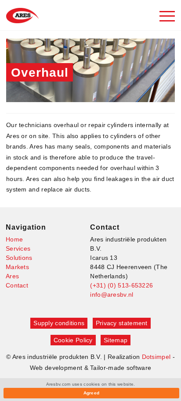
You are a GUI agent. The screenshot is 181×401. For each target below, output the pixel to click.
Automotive (31, 209)
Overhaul (29, 75)
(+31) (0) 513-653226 (121, 285)
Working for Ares (39, 333)
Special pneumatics (43, 174)
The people (31, 295)
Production (31, 88)
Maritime (27, 222)
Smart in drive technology (52, 308)
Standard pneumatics (46, 161)
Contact (17, 285)
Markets (17, 266)
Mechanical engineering (50, 248)
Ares (12, 276)
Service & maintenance (48, 113)
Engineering (32, 101)
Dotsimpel (156, 356)
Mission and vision (42, 321)
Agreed (91, 392)
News (23, 346)
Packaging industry (42, 235)
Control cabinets (39, 149)
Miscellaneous (36, 260)
